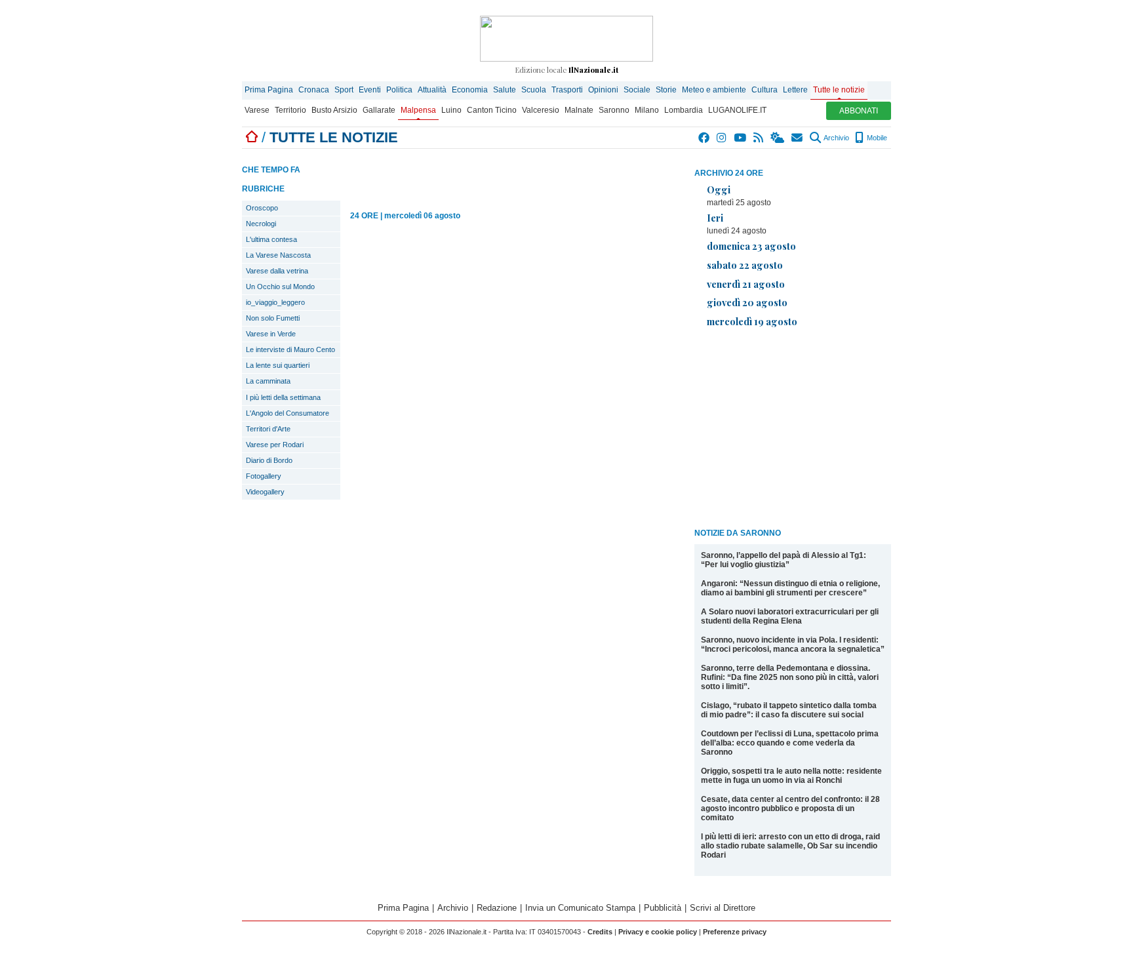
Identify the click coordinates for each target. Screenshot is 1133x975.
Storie (666, 89)
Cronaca (313, 89)
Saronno (614, 110)
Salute (504, 89)
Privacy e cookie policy (657, 932)
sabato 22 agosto (745, 264)
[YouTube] (740, 138)
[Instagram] (722, 138)
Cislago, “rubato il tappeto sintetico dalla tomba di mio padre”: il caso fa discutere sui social (789, 710)
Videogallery (265, 492)
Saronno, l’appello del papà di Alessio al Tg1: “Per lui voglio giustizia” (783, 560)
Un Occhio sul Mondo (280, 286)
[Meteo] (777, 138)
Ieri (715, 217)
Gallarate (379, 110)
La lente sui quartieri (277, 365)
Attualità (432, 89)
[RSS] (759, 138)
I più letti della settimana (283, 397)
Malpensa (418, 110)
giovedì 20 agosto (747, 302)
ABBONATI (858, 110)
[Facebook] (704, 138)
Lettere (795, 89)
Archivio (835, 138)
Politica (399, 89)
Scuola (533, 89)
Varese (257, 110)
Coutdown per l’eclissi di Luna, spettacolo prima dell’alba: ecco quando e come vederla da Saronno (790, 743)
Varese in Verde (271, 334)
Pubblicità (662, 908)
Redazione (497, 908)
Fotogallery (263, 476)
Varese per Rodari (275, 444)
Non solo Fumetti (273, 318)
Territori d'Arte (268, 429)
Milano (647, 110)
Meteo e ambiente (714, 89)
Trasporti (567, 89)
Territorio (290, 110)
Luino (451, 110)
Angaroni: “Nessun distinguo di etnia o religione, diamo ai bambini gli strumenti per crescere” (790, 588)
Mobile (876, 138)
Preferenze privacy (734, 932)
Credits (599, 932)
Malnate (579, 110)
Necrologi (261, 224)
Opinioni (603, 89)
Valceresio (540, 110)
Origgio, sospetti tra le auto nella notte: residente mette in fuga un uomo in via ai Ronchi (791, 775)
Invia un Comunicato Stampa (580, 908)
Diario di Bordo (269, 460)
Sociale (637, 89)
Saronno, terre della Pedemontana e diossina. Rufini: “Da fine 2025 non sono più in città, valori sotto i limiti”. (790, 677)
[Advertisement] (792, 430)
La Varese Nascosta (278, 255)
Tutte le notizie (839, 89)
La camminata (268, 381)
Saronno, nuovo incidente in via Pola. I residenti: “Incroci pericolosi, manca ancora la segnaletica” (793, 644)
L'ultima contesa (271, 239)
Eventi (370, 89)
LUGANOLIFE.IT (737, 110)
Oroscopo (262, 208)
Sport (343, 89)
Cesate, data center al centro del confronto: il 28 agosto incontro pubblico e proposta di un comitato (790, 808)
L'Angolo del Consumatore (287, 413)
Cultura (764, 89)
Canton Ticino (492, 110)
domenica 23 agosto (751, 245)
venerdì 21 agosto (746, 283)
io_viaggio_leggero (275, 302)
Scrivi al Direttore (722, 908)
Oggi (718, 189)
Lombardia (683, 110)
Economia (470, 89)
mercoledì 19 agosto (752, 321)
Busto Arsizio (334, 110)
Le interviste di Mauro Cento (290, 349)
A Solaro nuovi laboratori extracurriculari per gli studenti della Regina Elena (790, 616)
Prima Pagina (269, 89)
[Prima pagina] (252, 137)
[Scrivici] (797, 138)
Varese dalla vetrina (277, 271)
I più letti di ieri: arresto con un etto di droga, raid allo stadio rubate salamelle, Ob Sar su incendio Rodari (790, 846)
